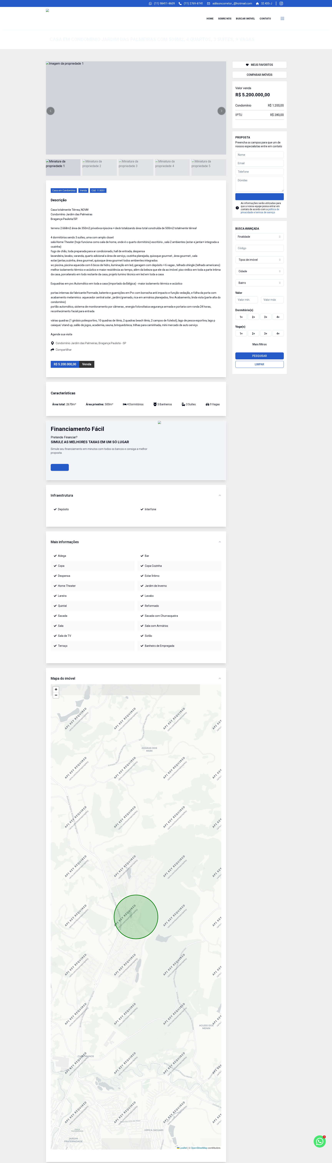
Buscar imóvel (245, 18)
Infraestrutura (62, 495)
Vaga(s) (240, 326)
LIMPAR (259, 364)
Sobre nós (224, 18)
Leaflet (183, 1147)
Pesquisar (259, 355)
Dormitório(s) (244, 310)
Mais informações (65, 542)
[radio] (241, 317)
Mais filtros (259, 344)
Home (210, 18)
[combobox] (259, 236)
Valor (238, 292)
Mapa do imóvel (63, 678)
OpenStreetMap (199, 1147)
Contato (265, 18)
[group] (259, 317)
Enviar (259, 196)
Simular (60, 467)
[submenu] (282, 18)
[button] (50, 111)
